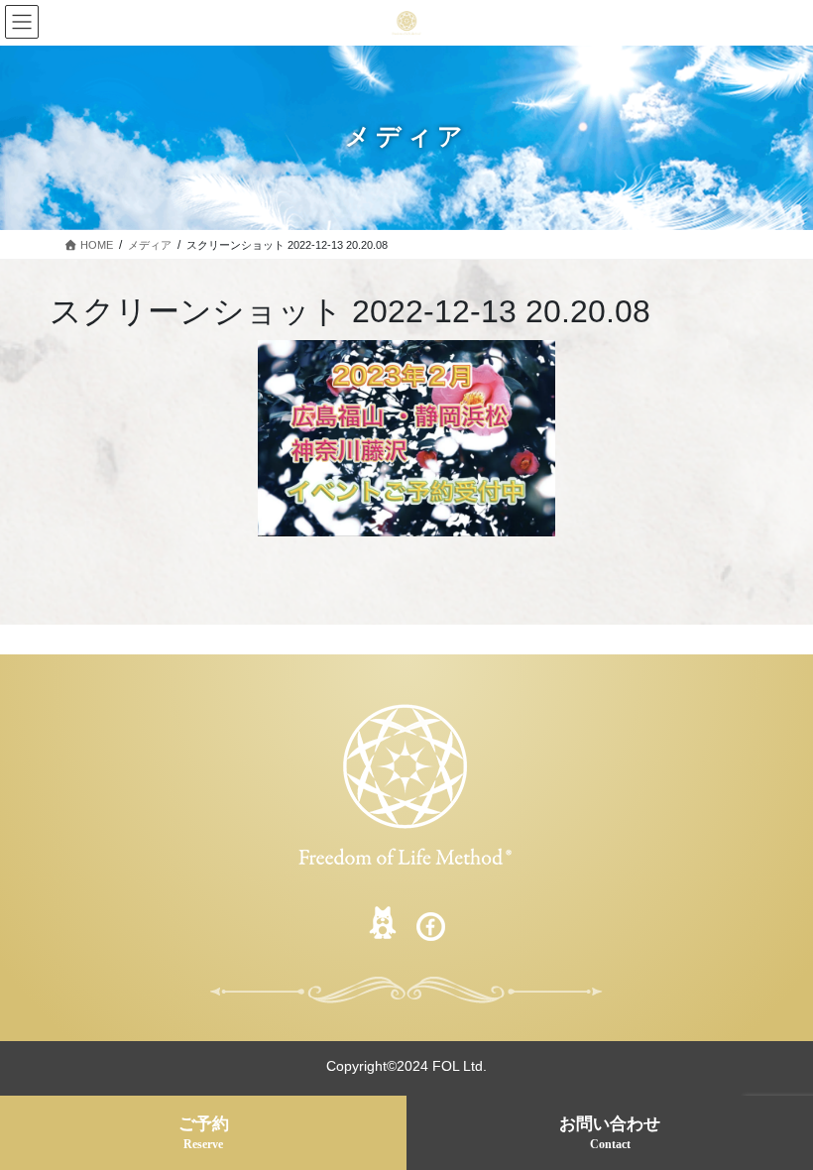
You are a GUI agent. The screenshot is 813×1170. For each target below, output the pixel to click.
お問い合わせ (609, 1132)
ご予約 (203, 1132)
